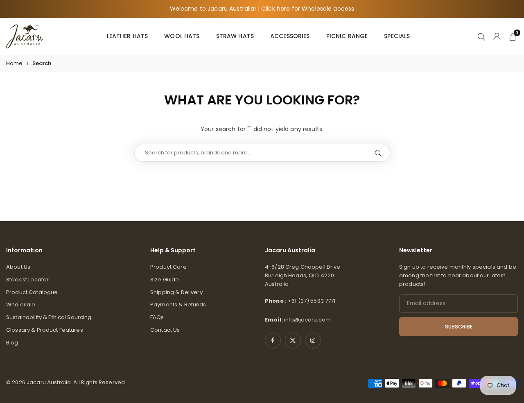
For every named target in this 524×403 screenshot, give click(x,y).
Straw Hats (235, 36)
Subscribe (458, 326)
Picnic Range (347, 36)
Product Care (168, 267)
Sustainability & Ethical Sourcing (49, 317)
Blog (12, 342)
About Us (18, 267)
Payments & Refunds (178, 304)
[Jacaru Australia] (24, 35)
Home (14, 63)
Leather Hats (127, 36)
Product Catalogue (32, 292)
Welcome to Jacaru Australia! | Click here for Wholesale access (262, 9)
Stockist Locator (27, 279)
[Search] (481, 36)
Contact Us (165, 330)
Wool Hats (181, 36)
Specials (397, 36)
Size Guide (164, 279)
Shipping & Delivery (176, 292)
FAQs (157, 317)
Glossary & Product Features (44, 330)
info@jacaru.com (307, 320)
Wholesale (20, 304)
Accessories (290, 36)
